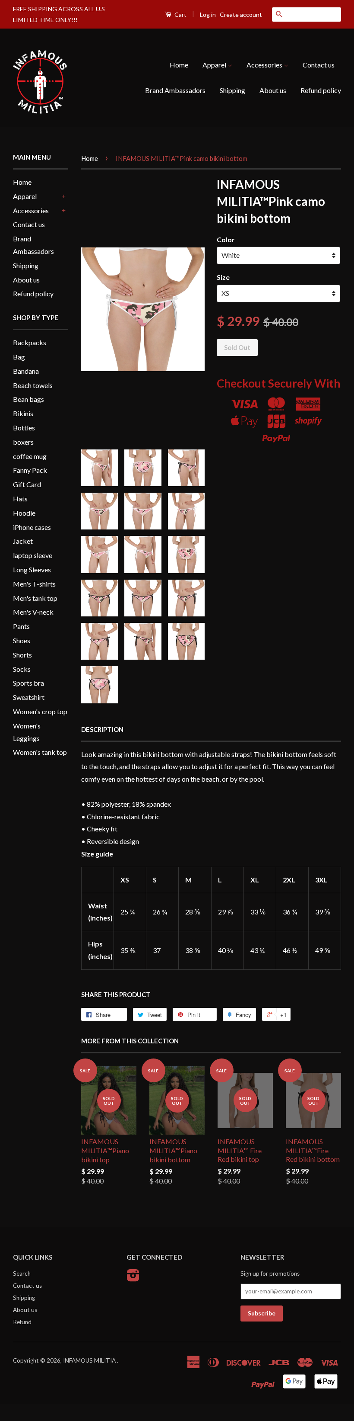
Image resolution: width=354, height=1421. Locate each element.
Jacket (23, 541)
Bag (19, 357)
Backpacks (29, 342)
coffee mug (30, 456)
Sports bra (28, 683)
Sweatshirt (28, 697)
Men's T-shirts (34, 584)
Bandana (26, 371)
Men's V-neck (33, 612)
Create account (241, 14)
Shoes (21, 640)
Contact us (319, 65)
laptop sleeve (32, 555)
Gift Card (27, 484)
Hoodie (24, 513)
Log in (208, 14)
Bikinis (23, 413)
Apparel (215, 65)
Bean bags (28, 399)
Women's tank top (40, 752)
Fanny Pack (30, 470)
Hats (20, 498)
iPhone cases (32, 527)
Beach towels (33, 385)
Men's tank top (35, 598)
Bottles (24, 427)
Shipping (232, 90)
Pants (21, 626)
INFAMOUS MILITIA (90, 1360)
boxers (23, 442)
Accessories (265, 65)
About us (272, 90)
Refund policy (320, 90)
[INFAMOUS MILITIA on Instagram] (133, 1278)
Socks (22, 669)
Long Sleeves (32, 569)
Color (226, 239)
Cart (179, 14)
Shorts (22, 655)
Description (102, 729)
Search (22, 1273)
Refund (22, 1321)
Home (179, 65)
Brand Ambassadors (175, 90)
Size (223, 277)
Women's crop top (40, 711)
